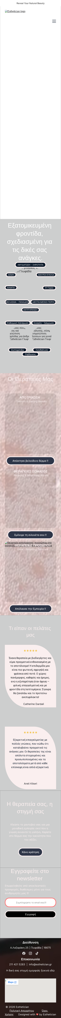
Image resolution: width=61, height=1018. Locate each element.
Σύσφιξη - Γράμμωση (44, 323)
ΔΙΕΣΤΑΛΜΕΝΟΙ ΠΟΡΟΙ (43, 302)
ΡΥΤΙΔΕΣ (49, 288)
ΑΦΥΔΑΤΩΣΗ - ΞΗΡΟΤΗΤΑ (30, 265)
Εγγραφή (30, 914)
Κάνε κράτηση (30, 852)
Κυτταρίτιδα (17, 350)
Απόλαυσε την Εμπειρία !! (30, 608)
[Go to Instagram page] (30, 953)
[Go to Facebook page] (23, 953)
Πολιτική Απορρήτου (22, 1010)
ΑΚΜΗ (11, 275)
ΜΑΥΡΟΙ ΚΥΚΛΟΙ (46, 275)
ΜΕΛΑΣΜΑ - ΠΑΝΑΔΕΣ (17, 302)
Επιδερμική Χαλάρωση (17, 323)
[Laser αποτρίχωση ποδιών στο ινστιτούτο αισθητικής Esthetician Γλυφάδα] (30, 423)
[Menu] (54, 21)
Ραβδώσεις (30, 354)
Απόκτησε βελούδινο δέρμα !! (30, 460)
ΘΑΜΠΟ (11, 287)
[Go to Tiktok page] (37, 953)
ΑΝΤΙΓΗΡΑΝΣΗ (30, 310)
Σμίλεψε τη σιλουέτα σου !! (30, 534)
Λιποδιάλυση (42, 350)
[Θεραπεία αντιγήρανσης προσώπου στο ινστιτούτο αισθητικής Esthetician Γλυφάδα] (30, 571)
